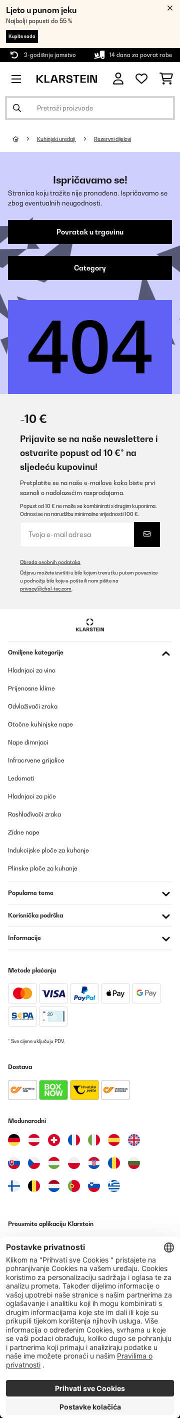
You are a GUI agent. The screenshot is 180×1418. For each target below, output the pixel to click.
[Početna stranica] (25, 139)
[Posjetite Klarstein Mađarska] (54, 1163)
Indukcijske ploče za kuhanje (48, 850)
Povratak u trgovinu (90, 232)
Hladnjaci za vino (32, 670)
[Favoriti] (142, 79)
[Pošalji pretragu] (17, 108)
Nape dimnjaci (28, 742)
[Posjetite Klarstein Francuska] (74, 1140)
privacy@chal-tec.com (46, 589)
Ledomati (21, 778)
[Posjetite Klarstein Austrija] (34, 1140)
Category (90, 268)
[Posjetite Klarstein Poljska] (74, 1163)
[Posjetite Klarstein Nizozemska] (54, 1186)
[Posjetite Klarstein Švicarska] (54, 1140)
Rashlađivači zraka (34, 814)
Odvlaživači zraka (33, 706)
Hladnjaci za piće (32, 796)
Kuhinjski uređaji (56, 139)
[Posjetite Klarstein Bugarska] (134, 1163)
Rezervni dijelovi (112, 139)
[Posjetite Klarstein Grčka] (114, 1187)
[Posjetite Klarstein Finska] (14, 1186)
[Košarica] (166, 79)
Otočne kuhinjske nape (40, 724)
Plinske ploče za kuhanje (43, 868)
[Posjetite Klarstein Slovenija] (94, 1186)
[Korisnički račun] (118, 79)
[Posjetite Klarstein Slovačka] (14, 1163)
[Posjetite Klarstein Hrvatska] (94, 1163)
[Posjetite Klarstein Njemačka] (14, 1140)
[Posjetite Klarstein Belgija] (34, 1186)
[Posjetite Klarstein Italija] (94, 1140)
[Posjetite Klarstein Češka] (34, 1163)
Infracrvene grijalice (36, 760)
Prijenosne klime (31, 688)
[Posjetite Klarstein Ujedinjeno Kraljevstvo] (134, 1140)
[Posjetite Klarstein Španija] (114, 1140)
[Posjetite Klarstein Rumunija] (114, 1163)
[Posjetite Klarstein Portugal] (74, 1186)
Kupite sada (22, 36)
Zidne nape (24, 832)
